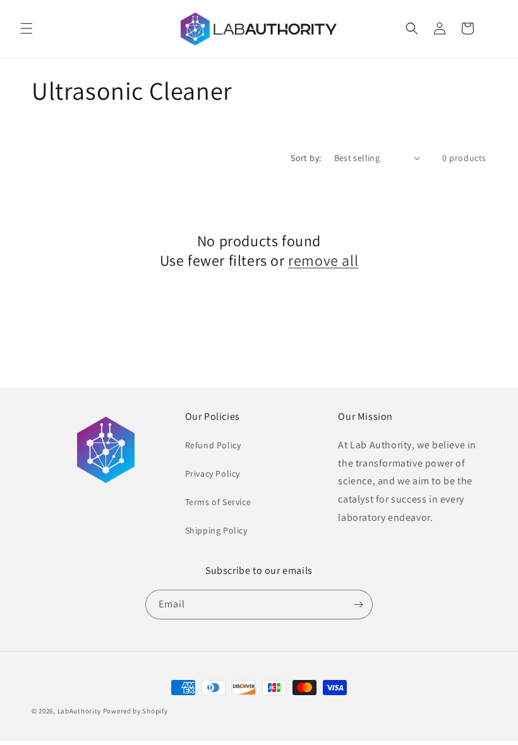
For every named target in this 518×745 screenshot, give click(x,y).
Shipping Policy (216, 530)
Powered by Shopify (135, 710)
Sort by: (306, 158)
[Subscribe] (358, 604)
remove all (323, 260)
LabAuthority (79, 710)
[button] (26, 28)
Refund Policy (213, 445)
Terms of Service (218, 502)
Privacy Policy (212, 473)
